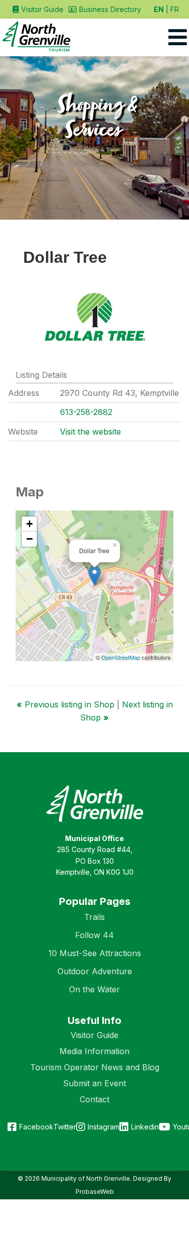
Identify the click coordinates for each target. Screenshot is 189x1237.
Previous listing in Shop (67, 704)
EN (159, 9)
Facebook (36, 1126)
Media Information (94, 1051)
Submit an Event (94, 1083)
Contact (94, 1099)
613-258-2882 (86, 412)
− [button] (29, 539)
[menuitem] (38, 9)
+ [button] (29, 524)
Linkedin (145, 1126)
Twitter (64, 1126)
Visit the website (90, 432)
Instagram (103, 1126)
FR (174, 9)
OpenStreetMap (120, 657)
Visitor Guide (94, 1035)
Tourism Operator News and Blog (94, 1067)
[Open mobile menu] (177, 37)
